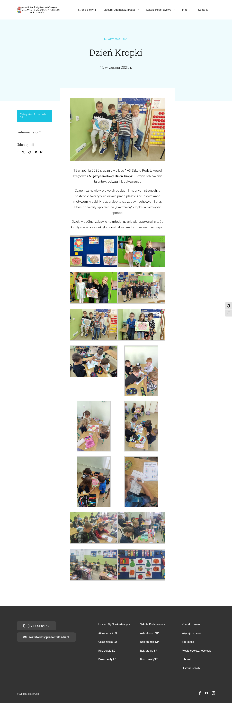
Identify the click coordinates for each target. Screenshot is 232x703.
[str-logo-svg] (38, 8)
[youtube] (206, 693)
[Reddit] (29, 152)
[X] (23, 152)
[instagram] (213, 693)
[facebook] (200, 693)
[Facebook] (17, 152)
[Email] (42, 152)
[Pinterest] (36, 152)
